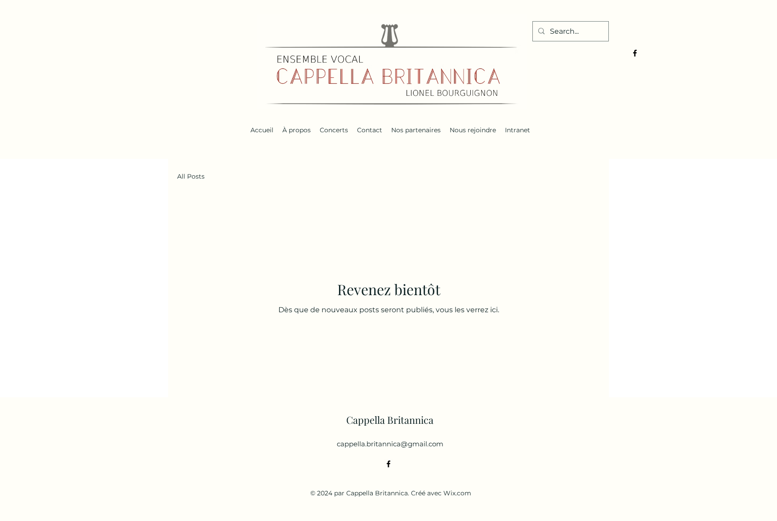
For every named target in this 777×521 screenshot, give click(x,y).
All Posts (191, 176)
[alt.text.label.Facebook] (634, 53)
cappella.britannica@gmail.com (390, 444)
